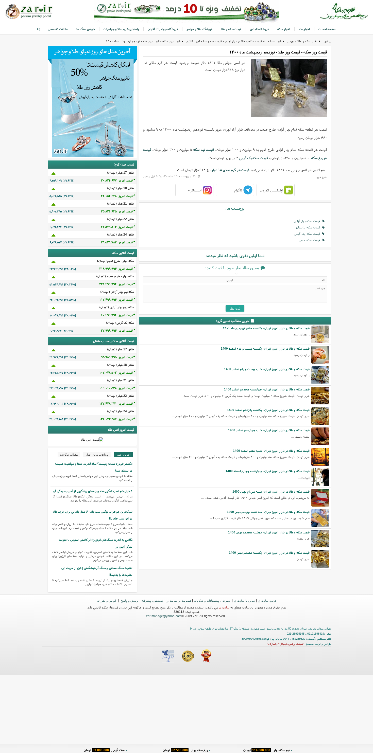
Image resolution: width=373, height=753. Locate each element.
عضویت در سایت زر (178, 600)
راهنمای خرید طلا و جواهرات (121, 29)
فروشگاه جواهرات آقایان (163, 29)
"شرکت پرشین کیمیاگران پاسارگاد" (285, 644)
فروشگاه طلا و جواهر (199, 29)
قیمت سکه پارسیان (309, 227)
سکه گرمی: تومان (104, 749)
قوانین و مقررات (107, 600)
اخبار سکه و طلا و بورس (302, 41)
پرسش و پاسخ (129, 600)
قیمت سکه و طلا (231, 29)
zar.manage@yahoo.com (163, 616)
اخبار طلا (304, 29)
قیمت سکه (274, 41)
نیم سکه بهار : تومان (266, 749)
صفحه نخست (326, 29)
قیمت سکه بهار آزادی (308, 221)
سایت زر (224, 607)
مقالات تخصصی (58, 29)
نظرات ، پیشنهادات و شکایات (212, 600)
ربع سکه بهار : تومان (185, 749)
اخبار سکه (283, 29)
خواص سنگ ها (85, 29)
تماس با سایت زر (244, 600)
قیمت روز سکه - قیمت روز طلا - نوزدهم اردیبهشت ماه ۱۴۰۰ (143, 41)
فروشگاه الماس (259, 29)
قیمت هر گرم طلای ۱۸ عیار (230, 169)
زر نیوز (327, 41)
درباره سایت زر (267, 600)
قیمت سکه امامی (310, 240)
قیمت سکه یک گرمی (253, 157)
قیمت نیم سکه (203, 149)
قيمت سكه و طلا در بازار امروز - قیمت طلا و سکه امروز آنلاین (224, 41)
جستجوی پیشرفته (152, 600)
